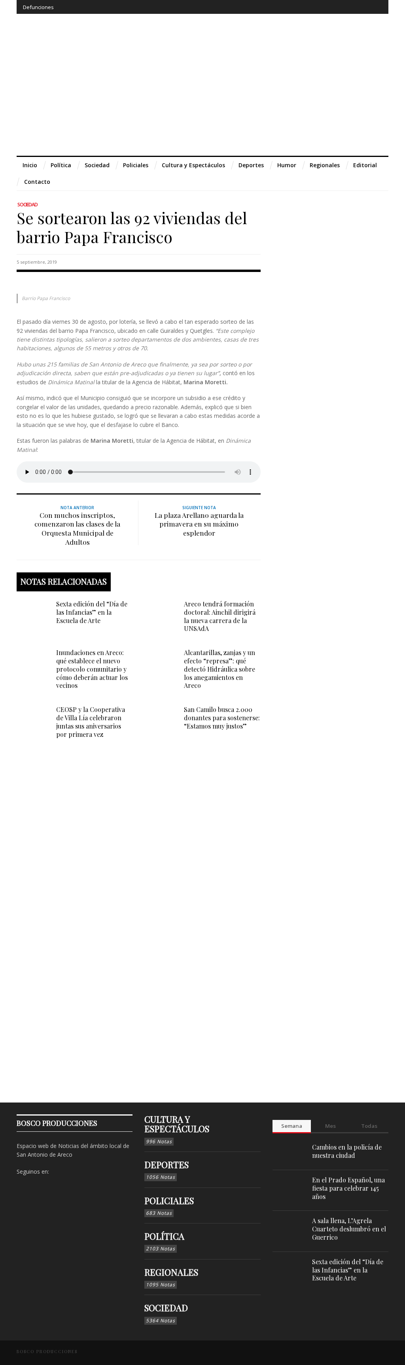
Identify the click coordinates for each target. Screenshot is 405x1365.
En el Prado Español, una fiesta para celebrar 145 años (348, 1188)
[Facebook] (317, 7)
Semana (291, 1125)
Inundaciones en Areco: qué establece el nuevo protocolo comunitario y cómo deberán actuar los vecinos (92, 668)
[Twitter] (346, 7)
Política (164, 1236)
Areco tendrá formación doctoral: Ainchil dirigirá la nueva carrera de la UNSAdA (219, 616)
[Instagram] (331, 7)
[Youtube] (361, 7)
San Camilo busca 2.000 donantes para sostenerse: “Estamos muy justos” (222, 717)
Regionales (171, 1272)
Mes (330, 1125)
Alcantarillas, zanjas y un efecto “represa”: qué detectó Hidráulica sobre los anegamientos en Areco (219, 668)
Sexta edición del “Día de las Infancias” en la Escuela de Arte (91, 612)
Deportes (166, 1164)
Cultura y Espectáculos (176, 1123)
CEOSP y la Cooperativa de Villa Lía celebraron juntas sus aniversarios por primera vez (90, 721)
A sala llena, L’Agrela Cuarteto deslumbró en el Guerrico (349, 1228)
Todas (369, 1125)
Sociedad (27, 204)
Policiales (169, 1200)
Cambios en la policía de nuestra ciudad (347, 1151)
